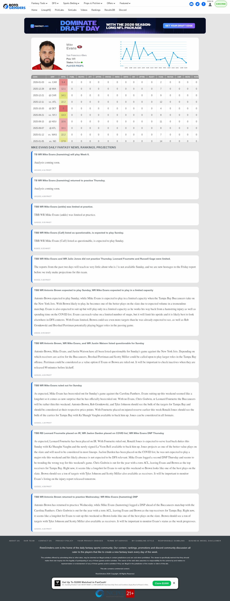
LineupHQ (46, 10)
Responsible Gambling (171, 541)
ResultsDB (110, 10)
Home (34, 10)
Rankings (96, 10)
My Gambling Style (143, 541)
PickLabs (59, 10)
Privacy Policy (64, 541)
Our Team (29, 541)
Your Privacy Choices (90, 541)
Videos (84, 10)
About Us (14, 541)
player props (75, 66)
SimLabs (72, 10)
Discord (122, 10)
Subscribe (221, 4)
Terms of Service (117, 541)
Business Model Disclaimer (205, 541)
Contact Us (45, 541)
